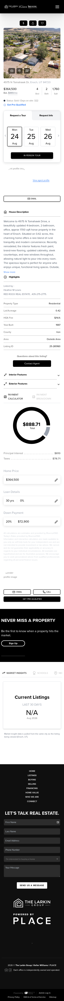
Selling (32, 784)
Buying (32, 779)
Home (32, 771)
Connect (32, 801)
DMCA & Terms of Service (35, 997)
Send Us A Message (32, 885)
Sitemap (52, 997)
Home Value (32, 792)
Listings (32, 775)
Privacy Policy (14, 997)
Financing (32, 788)
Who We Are (32, 797)
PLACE (53, 965)
